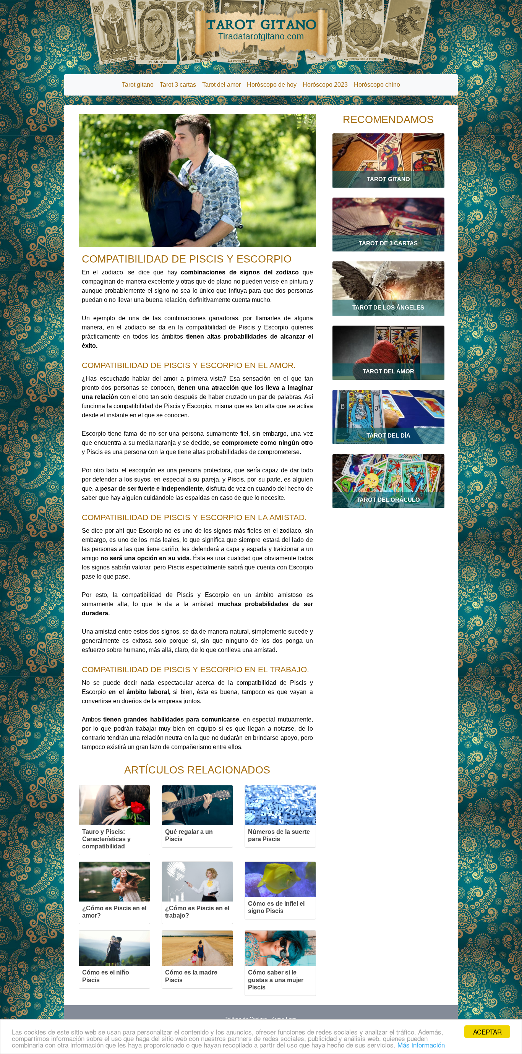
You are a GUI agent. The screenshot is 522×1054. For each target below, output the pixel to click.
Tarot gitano (138, 84)
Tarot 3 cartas (178, 84)
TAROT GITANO (261, 29)
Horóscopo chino (377, 84)
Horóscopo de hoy (272, 84)
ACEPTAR (487, 1031)
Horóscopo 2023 (325, 84)
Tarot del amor (221, 84)
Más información (421, 1044)
